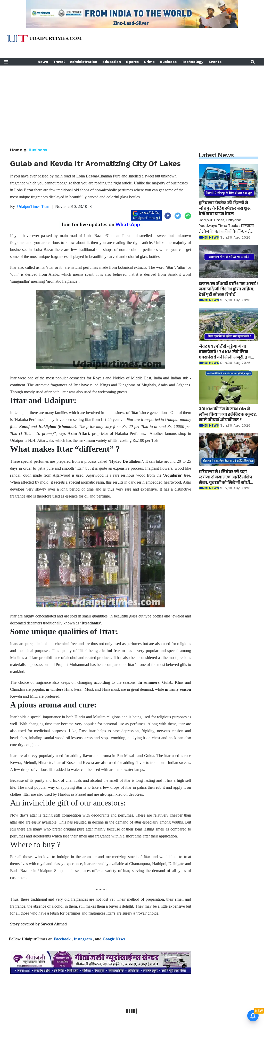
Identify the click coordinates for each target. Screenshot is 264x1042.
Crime (149, 62)
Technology (192, 62)
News (43, 62)
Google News (114, 939)
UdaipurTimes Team (33, 206)
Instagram (83, 939)
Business (168, 62)
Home (16, 149)
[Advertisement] (132, 102)
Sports (132, 62)
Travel (59, 62)
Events (215, 62)
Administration (83, 62)
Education (111, 62)
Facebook (62, 939)
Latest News (216, 155)
